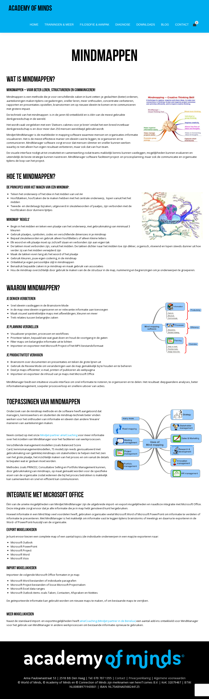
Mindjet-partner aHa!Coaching (58, 435)
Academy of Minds (30, 8)
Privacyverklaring (140, 678)
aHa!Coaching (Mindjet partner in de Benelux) (108, 621)
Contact (120, 678)
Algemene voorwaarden (170, 678)
